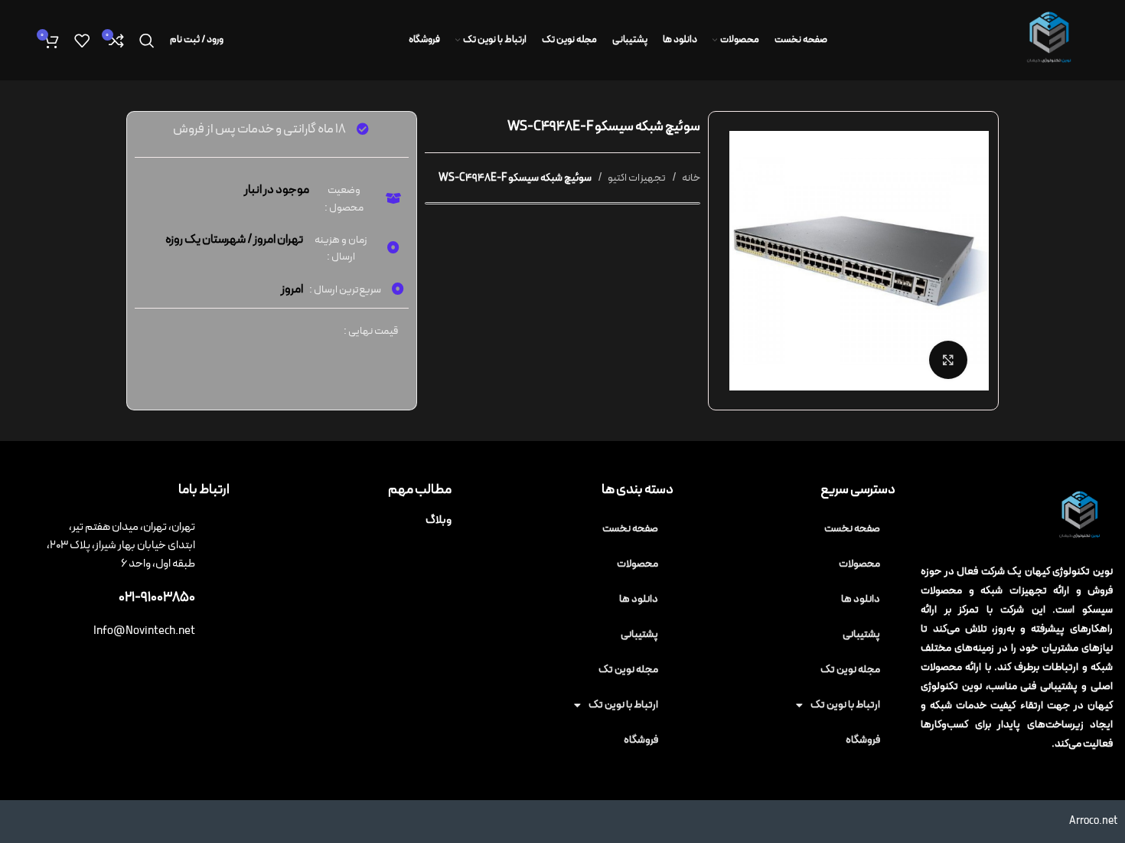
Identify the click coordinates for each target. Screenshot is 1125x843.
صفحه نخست (852, 529)
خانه (690, 178)
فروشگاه (863, 740)
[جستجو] (147, 40)
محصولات (859, 564)
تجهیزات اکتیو (636, 178)
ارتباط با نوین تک (845, 705)
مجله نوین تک (850, 670)
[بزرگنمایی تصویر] (948, 360)
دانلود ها (860, 599)
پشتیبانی (861, 634)
